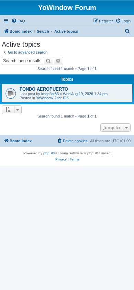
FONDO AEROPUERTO (44, 89)
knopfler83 (50, 94)
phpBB (48, 153)
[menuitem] (18, 21)
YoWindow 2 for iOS (52, 98)
